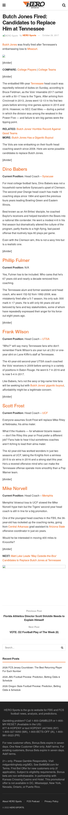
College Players (26, 69)
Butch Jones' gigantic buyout (47, 385)
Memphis (47, 495)
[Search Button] (64, 5)
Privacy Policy (51, 801)
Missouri (32, 49)
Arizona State (57, 526)
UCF (45, 413)
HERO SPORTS (17, 807)
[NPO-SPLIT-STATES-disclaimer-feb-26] (34, 582)
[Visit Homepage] (34, 5)
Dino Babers (14, 169)
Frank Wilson (15, 331)
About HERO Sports (12, 801)
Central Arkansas (18, 526)
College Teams (47, 69)
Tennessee (37, 83)
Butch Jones (9, 44)
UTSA (46, 339)
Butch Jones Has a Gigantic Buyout (32, 137)
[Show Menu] (4, 5)
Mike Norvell (14, 488)
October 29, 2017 (50, 35)
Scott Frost (13, 405)
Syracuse (47, 176)
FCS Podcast (33, 801)
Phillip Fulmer (16, 260)
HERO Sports (29, 35)
